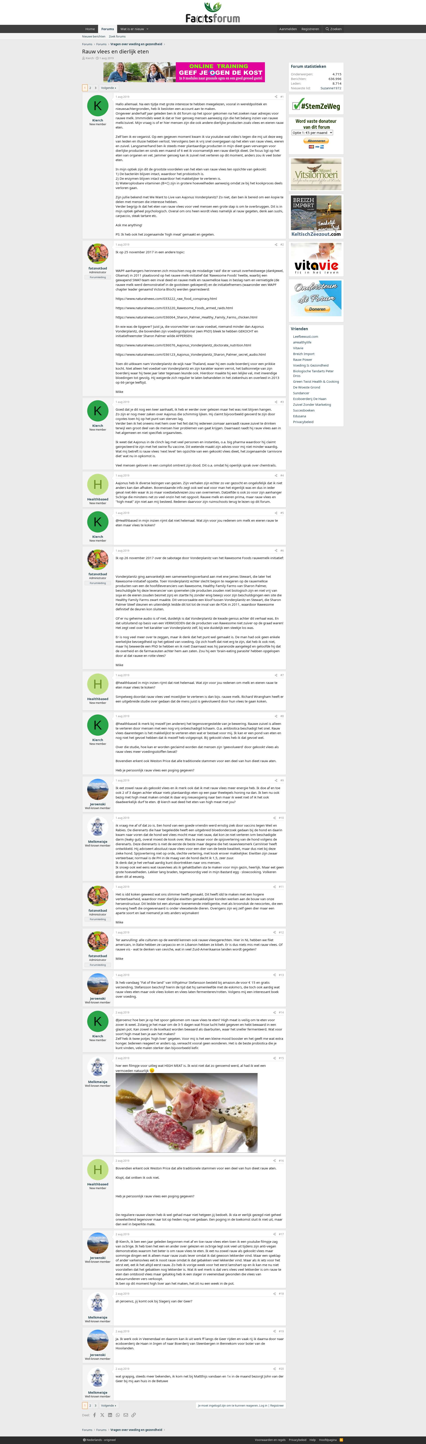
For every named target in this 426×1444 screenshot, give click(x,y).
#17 (281, 1234)
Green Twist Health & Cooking (316, 381)
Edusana (299, 416)
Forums (107, 29)
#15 (281, 1058)
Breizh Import (303, 353)
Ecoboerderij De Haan (309, 398)
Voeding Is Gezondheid (311, 365)
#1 (282, 97)
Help (313, 1440)
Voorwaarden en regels (270, 1440)
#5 (282, 513)
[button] (147, 29)
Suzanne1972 (331, 88)
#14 (281, 1012)
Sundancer (301, 393)
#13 (281, 975)
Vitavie (298, 348)
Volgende (107, 88)
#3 (282, 402)
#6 (282, 550)
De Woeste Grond (306, 387)
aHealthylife (302, 342)
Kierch (90, 58)
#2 (282, 244)
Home (90, 29)
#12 (281, 932)
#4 (282, 475)
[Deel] (276, 97)
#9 (282, 780)
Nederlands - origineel (101, 1440)
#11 (281, 887)
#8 (282, 716)
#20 (281, 1369)
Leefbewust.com (305, 336)
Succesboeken (304, 410)
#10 (281, 818)
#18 (281, 1294)
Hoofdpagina (328, 1440)
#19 (281, 1331)
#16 (281, 1161)
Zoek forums (117, 36)
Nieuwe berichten (93, 36)
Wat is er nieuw (132, 29)
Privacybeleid (303, 422)
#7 (282, 675)
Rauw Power (302, 359)
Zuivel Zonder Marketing (312, 404)
